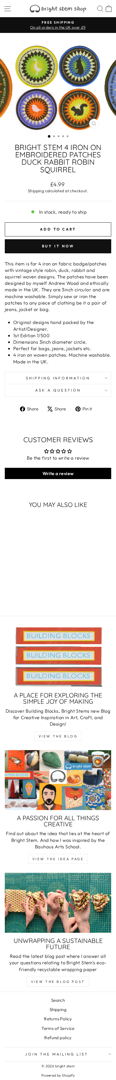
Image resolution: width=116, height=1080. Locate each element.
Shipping (36, 190)
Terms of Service (58, 1028)
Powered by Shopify (58, 1075)
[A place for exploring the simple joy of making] (58, 657)
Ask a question (58, 390)
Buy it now (58, 246)
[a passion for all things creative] (58, 780)
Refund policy (58, 1037)
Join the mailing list (56, 1054)
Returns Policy (58, 1018)
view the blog (58, 736)
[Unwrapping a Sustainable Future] (58, 903)
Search (58, 1000)
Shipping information (58, 378)
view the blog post (58, 982)
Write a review (58, 473)
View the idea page (58, 859)
